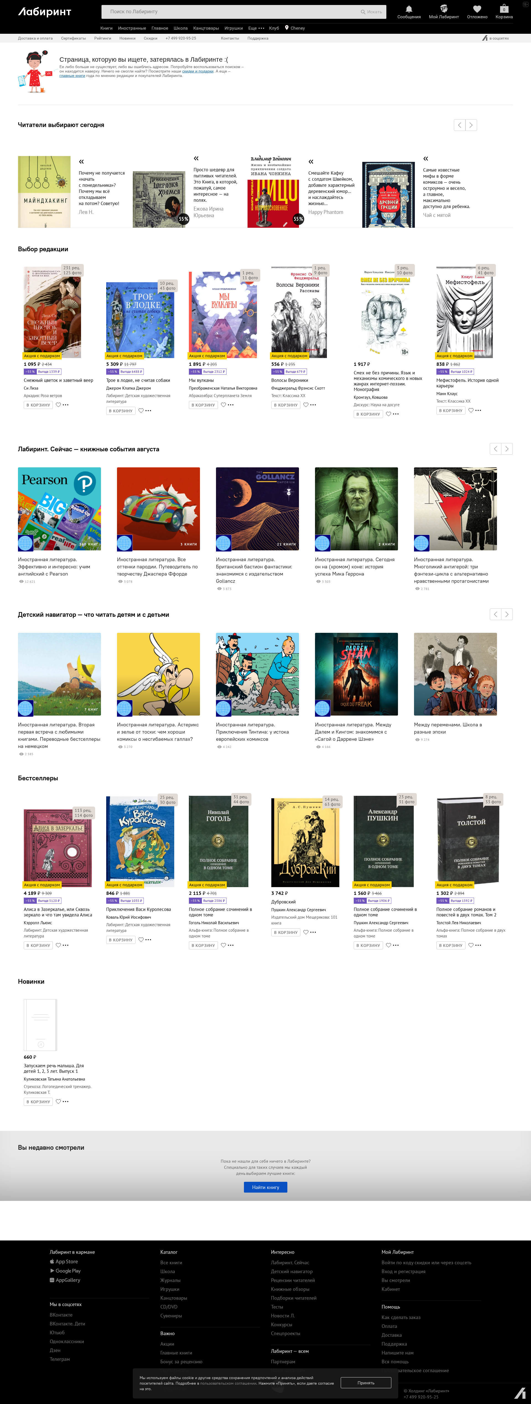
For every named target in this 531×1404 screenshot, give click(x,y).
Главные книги (176, 1352)
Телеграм (60, 1359)
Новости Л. (283, 1315)
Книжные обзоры (290, 1289)
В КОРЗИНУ (38, 405)
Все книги (171, 1262)
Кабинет (391, 1289)
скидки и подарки (198, 71)
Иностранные (132, 28)
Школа (181, 28)
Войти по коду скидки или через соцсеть (426, 1262)
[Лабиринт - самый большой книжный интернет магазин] (56, 10)
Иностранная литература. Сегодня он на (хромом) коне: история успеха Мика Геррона (355, 566)
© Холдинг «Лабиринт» (426, 1390)
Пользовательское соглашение (415, 1370)
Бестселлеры (38, 778)
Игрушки (234, 28)
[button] (459, 125)
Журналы (170, 1280)
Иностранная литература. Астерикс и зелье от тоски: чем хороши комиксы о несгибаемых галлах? (158, 732)
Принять (366, 1382)
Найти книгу (265, 1187)
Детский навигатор (292, 1271)
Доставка (392, 1335)
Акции (167, 1344)
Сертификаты (73, 38)
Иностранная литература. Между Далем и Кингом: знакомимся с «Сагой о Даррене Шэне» (353, 732)
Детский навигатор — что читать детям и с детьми (93, 614)
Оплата (389, 1326)
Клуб (274, 28)
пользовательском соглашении (228, 1383)
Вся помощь (395, 1361)
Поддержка (258, 38)
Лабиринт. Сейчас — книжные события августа (88, 448)
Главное (160, 28)
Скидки (150, 38)
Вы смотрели (396, 1280)
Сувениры (171, 1315)
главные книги (72, 75)
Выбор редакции (43, 249)
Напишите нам (398, 1352)
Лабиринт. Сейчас (290, 1262)
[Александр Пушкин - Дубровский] (305, 886)
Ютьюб (57, 1332)
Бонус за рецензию (181, 1361)
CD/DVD (169, 1307)
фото (72, 272)
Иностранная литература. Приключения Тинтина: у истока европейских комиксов (252, 732)
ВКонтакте (61, 1315)
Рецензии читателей (293, 1280)
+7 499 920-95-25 (181, 38)
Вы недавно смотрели (51, 1147)
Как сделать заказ (401, 1317)
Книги (106, 28)
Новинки (31, 981)
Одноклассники (67, 1341)
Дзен (55, 1350)
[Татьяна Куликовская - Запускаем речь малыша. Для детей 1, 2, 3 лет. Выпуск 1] (40, 1050)
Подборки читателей (294, 1298)
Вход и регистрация (404, 1271)
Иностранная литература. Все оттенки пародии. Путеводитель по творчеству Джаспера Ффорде (157, 566)
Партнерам (283, 1361)
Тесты (277, 1307)
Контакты (230, 38)
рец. (71, 267)
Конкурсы (281, 1324)
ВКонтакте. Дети (67, 1323)
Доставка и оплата (35, 38)
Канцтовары (206, 28)
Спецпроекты (285, 1333)
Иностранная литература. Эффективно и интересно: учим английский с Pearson (54, 566)
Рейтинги (102, 38)
